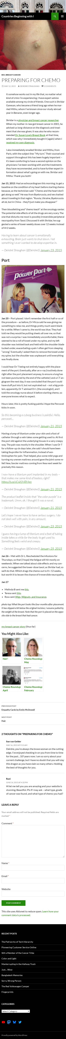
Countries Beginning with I (18, 16)
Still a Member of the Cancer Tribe (18, 953)
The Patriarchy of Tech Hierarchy (17, 941)
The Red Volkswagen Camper (15, 986)
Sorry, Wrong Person (11, 980)
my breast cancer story (13, 626)
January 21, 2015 (51, 426)
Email (5, 876)
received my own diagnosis (20, 142)
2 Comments (50, 86)
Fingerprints (7, 992)
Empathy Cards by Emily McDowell (18, 708)
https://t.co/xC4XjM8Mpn (17, 482)
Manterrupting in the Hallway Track (18, 964)
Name (5, 863)
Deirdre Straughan (29, 86)
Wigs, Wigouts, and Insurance (30, 596)
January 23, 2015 (51, 250)
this (27, 589)
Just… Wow (7, 969)
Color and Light (9, 958)
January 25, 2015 (51, 548)
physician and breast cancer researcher (38, 120)
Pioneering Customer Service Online (19, 947)
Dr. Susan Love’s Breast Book (30, 135)
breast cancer (13, 75)
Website (6, 889)
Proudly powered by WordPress (14, 1035)
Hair (7, 719)
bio (3, 75)
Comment (8, 823)
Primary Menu (62, 16)
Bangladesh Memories (12, 975)
